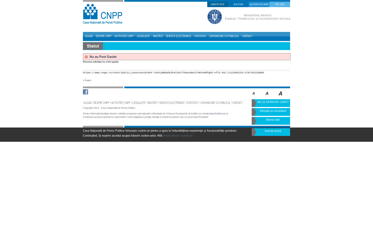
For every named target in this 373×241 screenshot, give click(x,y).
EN (282, 4)
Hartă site (217, 4)
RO (277, 4)
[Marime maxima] (281, 96)
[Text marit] (267, 96)
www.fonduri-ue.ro (218, 113)
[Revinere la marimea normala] (254, 96)
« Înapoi (87, 80)
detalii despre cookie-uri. (178, 135)
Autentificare (259, 4)
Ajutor (238, 4)
